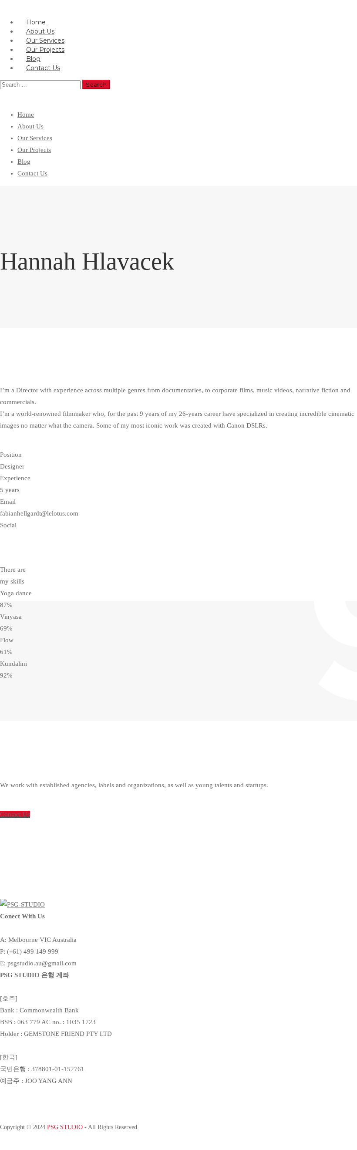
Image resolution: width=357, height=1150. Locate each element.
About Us (30, 126)
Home (25, 114)
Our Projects (34, 149)
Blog (23, 161)
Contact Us (43, 68)
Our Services (34, 138)
